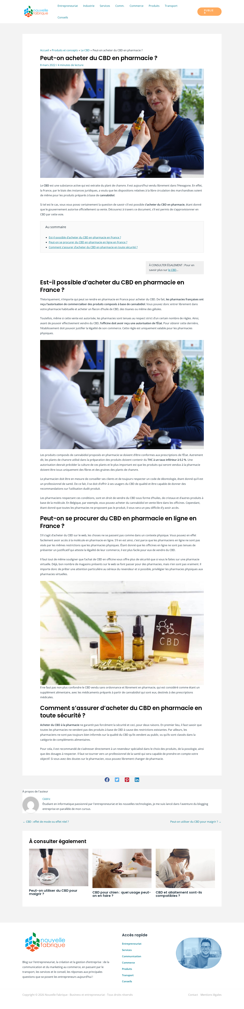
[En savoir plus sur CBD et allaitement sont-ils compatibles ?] (185, 868)
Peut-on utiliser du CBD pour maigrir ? (195, 821)
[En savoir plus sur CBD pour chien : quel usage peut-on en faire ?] (122, 868)
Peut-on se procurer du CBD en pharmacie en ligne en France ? (88, 242)
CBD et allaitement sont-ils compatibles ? (179, 894)
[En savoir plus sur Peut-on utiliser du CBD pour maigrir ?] (58, 867)
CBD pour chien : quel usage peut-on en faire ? (121, 894)
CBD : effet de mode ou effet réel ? (46, 821)
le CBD (172, 270)
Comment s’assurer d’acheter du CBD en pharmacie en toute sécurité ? (93, 247)
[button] (209, 11)
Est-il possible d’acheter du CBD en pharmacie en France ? (85, 237)
